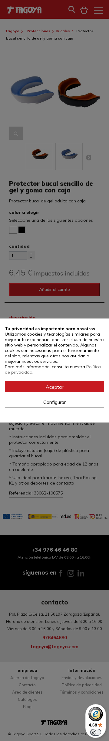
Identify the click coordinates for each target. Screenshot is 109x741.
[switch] (95, 732)
